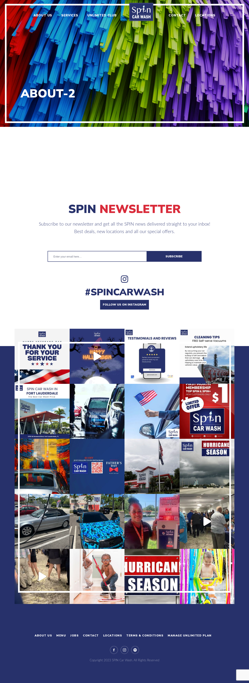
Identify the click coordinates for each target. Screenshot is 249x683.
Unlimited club (102, 15)
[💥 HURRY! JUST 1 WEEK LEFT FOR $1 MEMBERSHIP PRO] (207, 411)
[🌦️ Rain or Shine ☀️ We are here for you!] (42, 521)
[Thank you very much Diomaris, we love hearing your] (152, 356)
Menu (61, 635)
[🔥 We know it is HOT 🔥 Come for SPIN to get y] (97, 411)
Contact (177, 15)
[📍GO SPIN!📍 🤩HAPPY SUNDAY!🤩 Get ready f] (207, 576)
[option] (124, 63)
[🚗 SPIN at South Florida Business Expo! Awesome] (207, 521)
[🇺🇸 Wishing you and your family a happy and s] (152, 411)
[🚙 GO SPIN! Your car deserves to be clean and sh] (97, 521)
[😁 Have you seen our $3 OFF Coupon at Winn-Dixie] (152, 521)
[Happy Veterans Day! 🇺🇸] (42, 356)
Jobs (74, 635)
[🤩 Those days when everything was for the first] (97, 576)
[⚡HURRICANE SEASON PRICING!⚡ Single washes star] (152, 576)
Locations (205, 15)
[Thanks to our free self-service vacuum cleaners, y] (207, 356)
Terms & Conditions (144, 635)
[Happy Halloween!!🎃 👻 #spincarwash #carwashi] (97, 356)
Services (69, 15)
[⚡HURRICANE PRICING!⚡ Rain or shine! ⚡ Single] (207, 466)
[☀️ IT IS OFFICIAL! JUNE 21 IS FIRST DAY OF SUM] (42, 466)
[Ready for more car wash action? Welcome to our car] (42, 411)
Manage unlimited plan (190, 635)
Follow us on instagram (124, 305)
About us (43, 15)
